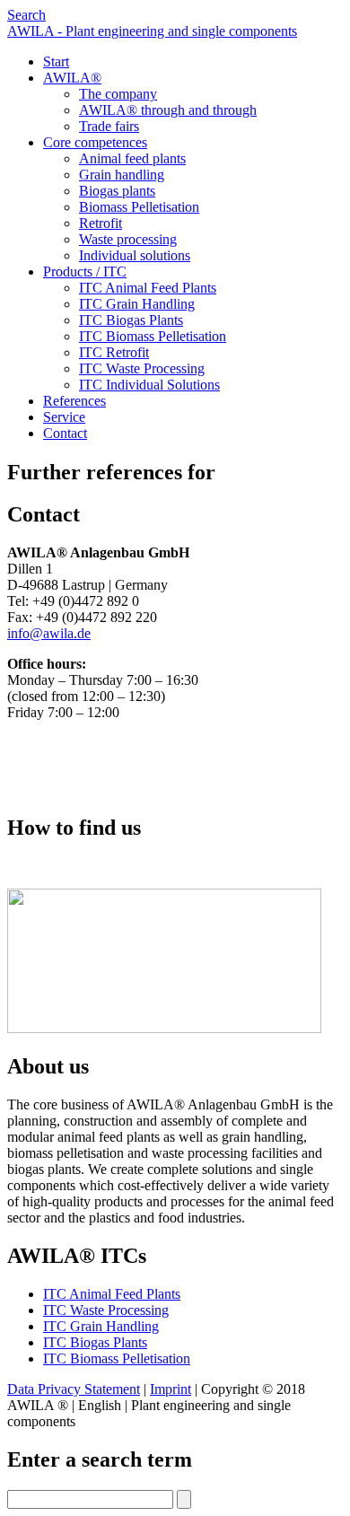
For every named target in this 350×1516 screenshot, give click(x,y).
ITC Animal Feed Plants (147, 287)
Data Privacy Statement (73, 1389)
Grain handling (121, 174)
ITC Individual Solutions (149, 384)
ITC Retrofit (114, 352)
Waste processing (128, 239)
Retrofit (100, 223)
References (74, 400)
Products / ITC (85, 271)
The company (118, 93)
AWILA (72, 77)
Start (56, 61)
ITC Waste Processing (142, 368)
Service (64, 417)
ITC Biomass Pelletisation (152, 336)
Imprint (170, 1389)
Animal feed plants (132, 158)
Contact (65, 433)
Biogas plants (117, 190)
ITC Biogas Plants (131, 320)
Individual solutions (134, 255)
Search (26, 14)
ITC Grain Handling (137, 303)
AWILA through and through (168, 110)
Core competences (95, 142)
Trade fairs (109, 126)
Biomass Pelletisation (139, 207)
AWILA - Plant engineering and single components (152, 31)
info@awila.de (49, 633)
